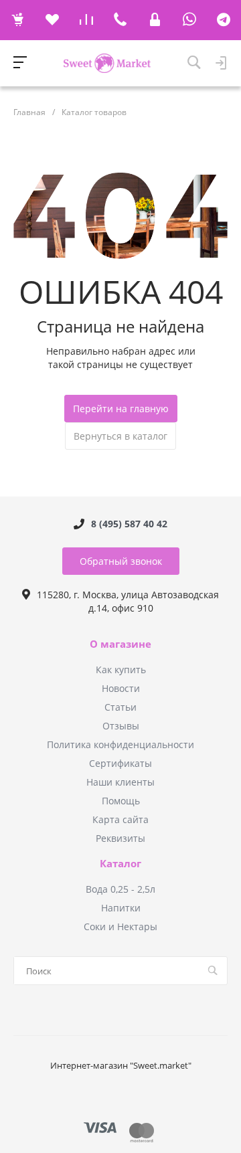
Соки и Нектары (120, 926)
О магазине (120, 644)
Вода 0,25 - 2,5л (120, 889)
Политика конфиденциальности (120, 744)
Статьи (120, 707)
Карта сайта (120, 819)
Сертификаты (120, 763)
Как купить (121, 669)
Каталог (120, 864)
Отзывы (120, 725)
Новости (121, 688)
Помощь (121, 800)
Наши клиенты (120, 782)
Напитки (121, 907)
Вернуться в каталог (120, 436)
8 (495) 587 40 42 (129, 523)
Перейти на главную (121, 408)
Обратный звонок (121, 561)
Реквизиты (120, 838)
